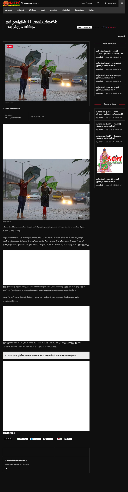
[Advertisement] (46, 141)
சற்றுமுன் (121, 36)
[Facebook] (59, 116)
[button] (98, 3)
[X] (65, 116)
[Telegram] (77, 116)
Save (84, 117)
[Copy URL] (88, 116)
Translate (112, 27)
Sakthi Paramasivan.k (12, 108)
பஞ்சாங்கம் (99, 57)
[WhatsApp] (71, 116)
